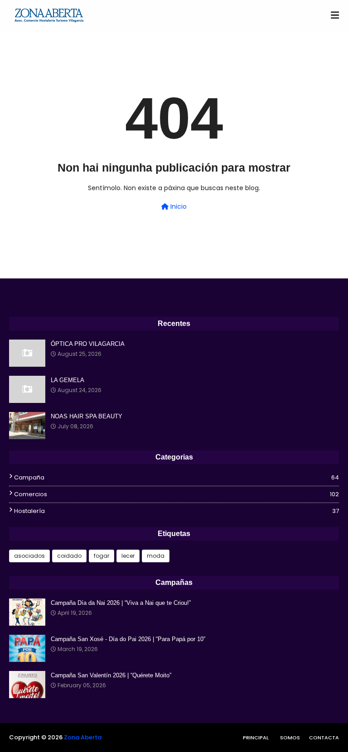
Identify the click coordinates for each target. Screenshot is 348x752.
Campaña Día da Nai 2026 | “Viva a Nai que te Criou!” (121, 602)
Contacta (324, 737)
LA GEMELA (67, 380)
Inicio (178, 206)
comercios (176, 494)
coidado (69, 556)
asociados (29, 556)
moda (155, 556)
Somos (290, 737)
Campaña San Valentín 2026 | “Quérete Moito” (111, 675)
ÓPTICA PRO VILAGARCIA (88, 343)
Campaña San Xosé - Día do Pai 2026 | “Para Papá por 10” (128, 639)
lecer (128, 556)
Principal (256, 737)
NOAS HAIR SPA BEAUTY (86, 416)
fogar (101, 556)
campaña (176, 477)
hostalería (176, 511)
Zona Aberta (83, 737)
